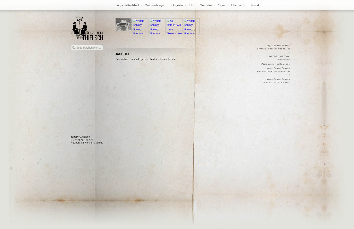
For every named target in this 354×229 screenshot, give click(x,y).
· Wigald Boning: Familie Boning (275, 64)
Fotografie (176, 5)
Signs (221, 5)
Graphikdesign (154, 5)
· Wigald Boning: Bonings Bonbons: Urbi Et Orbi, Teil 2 (276, 80)
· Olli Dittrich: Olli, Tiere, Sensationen (279, 58)
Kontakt (255, 5)
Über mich (238, 5)
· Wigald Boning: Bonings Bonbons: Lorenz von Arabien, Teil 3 (273, 71)
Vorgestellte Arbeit (127, 5)
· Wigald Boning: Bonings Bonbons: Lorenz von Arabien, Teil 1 (273, 48)
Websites (206, 5)
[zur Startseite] (86, 39)
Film (191, 5)
